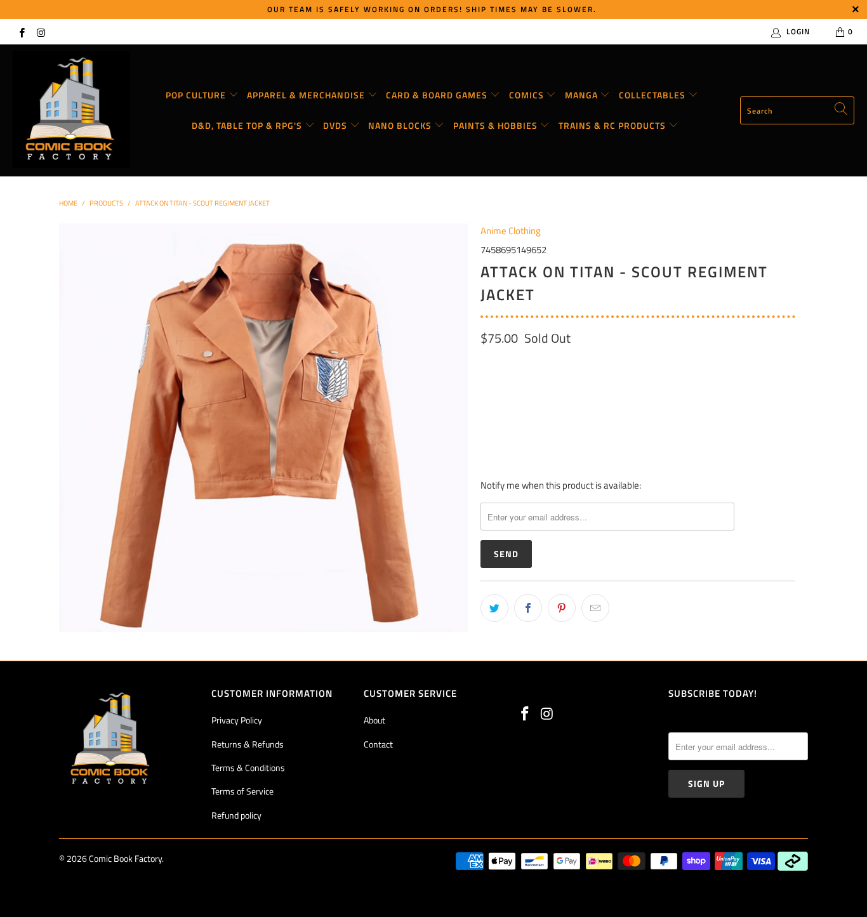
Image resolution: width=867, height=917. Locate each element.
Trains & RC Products (613, 125)
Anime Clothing (510, 230)
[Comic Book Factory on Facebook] (21, 31)
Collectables (653, 95)
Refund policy (236, 815)
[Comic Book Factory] (71, 110)
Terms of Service (242, 791)
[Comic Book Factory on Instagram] (40, 31)
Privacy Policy (236, 720)
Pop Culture (197, 95)
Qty (487, 425)
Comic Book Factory (125, 858)
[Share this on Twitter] (494, 608)
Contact (378, 744)
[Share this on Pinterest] (562, 608)
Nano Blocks (401, 125)
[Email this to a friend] (595, 608)
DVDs (336, 125)
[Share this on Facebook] (528, 608)
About (374, 720)
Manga (582, 95)
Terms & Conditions (248, 767)
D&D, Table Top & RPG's (248, 125)
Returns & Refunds (247, 744)
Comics (527, 95)
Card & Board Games (438, 95)
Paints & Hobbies (496, 125)
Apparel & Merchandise (307, 95)
